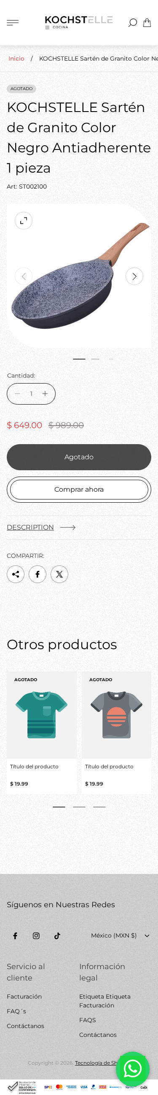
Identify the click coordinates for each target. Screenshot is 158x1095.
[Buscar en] (132, 22)
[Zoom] (23, 220)
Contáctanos (25, 1026)
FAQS (87, 1020)
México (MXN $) (114, 935)
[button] (79, 359)
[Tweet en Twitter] (59, 574)
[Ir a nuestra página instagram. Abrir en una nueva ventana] (36, 935)
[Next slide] (134, 276)
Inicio (16, 58)
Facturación (24, 996)
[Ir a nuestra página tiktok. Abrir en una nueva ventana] (57, 935)
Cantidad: (21, 375)
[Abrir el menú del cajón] (12, 22)
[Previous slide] (23, 276)
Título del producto (34, 766)
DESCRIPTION (30, 527)
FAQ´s (16, 1011)
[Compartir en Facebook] (37, 574)
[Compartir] (15, 574)
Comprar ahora (79, 489)
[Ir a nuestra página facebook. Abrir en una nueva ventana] (15, 935)
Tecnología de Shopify (102, 1063)
